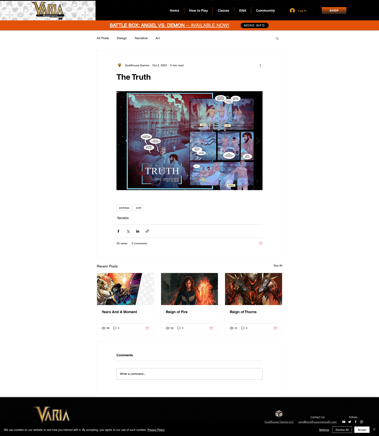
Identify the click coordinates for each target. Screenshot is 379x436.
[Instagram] (361, 422)
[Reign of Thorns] (253, 289)
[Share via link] (147, 231)
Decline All (342, 430)
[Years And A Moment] (125, 289)
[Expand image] (189, 140)
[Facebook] (355, 422)
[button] (277, 38)
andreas (124, 207)
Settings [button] (324, 430)
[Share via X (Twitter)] (128, 231)
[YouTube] (344, 422)
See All (278, 265)
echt (138, 207)
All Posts (103, 38)
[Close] (374, 430)
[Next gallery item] (258, 141)
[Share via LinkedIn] (138, 231)
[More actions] (260, 65)
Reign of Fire (177, 312)
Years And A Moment (119, 312)
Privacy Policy (156, 430)
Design (122, 38)
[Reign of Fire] (189, 289)
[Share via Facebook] (118, 231)
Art (158, 38)
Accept (362, 430)
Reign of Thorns (243, 312)
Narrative (141, 38)
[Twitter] (350, 422)
